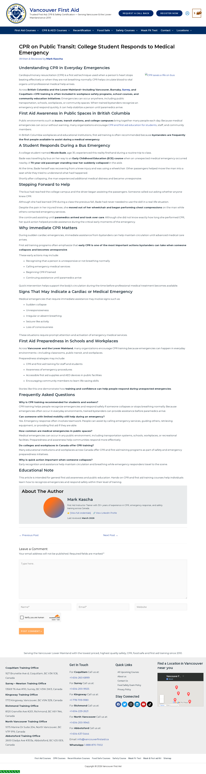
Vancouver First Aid (54, 10)
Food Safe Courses (101, 758)
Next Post (110, 535)
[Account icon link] (187, 13)
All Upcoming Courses (128, 672)
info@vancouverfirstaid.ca (93, 739)
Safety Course (119, 758)
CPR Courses (59, 758)
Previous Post (29, 535)
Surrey (126, 89)
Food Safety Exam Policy (129, 685)
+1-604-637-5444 (79, 733)
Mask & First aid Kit (152, 758)
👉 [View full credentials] (79, 513)
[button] (136, 13)
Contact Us (123, 680)
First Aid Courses (43, 758)
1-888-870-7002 (93, 745)
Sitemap (167, 758)
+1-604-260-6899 (80, 677)
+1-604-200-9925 (79, 688)
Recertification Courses (79, 758)
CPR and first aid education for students (132, 125)
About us (122, 676)
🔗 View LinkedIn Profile (105, 513)
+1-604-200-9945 (79, 722)
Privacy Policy (124, 689)
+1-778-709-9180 (79, 700)
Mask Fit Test (134, 758)
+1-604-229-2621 (79, 711)
